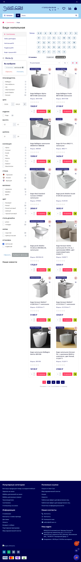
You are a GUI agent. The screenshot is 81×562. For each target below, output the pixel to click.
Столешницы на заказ (10, 506)
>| (63, 382)
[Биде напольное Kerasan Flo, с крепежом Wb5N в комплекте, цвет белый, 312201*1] (66, 338)
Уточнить (20, 72)
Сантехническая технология (6, 328)
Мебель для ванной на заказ (12, 494)
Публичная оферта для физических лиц (55, 500)
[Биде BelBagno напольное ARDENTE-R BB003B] (40, 129)
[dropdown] (4, 2)
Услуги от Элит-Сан (48, 488)
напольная (59, 57)
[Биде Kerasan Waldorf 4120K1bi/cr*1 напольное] (40, 287)
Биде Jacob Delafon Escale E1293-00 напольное (65, 195)
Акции (44, 494)
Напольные (9, 43)
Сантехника (10, 22)
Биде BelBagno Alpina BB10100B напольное (38, 95)
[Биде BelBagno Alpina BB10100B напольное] (40, 79)
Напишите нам (49, 519)
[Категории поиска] (18, 15)
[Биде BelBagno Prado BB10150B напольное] (66, 79)
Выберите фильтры (20, 255)
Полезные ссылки (50, 484)
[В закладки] (49, 69)
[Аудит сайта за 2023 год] (14, 361)
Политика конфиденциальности (53, 506)
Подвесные (8, 48)
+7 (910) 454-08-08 (49, 7)
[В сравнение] (49, 73)
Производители (8, 500)
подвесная (50, 57)
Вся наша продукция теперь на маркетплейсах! (19, 488)
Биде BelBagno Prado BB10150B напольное (64, 95)
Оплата (5, 522)
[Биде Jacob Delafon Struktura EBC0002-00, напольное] (40, 231)
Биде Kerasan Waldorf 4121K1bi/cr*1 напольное (65, 303)
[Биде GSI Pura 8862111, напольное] (66, 129)
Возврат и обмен (8, 525)
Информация (9, 510)
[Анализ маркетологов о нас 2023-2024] (14, 274)
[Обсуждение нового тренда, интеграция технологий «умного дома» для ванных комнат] (14, 316)
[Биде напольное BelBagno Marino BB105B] (40, 338)
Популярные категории (14, 484)
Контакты (47, 514)
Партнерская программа (11, 528)
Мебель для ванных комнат (12, 497)
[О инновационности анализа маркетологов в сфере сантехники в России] (14, 401)
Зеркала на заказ (8, 491)
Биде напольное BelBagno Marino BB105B (40, 353)
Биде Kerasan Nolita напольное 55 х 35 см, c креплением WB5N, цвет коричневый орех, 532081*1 (65, 250)
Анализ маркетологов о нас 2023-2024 (13, 291)
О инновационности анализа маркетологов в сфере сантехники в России (14, 419)
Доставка (6, 519)
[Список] (76, 63)
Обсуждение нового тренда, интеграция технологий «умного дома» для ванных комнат (13, 335)
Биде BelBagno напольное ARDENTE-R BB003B (40, 144)
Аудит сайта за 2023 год (12, 378)
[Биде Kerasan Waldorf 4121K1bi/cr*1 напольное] (66, 287)
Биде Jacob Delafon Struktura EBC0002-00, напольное (38, 248)
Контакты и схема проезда (12, 516)
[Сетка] (73, 63)
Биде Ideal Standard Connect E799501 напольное (37, 196)
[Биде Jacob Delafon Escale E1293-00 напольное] (66, 179)
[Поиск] (76, 15)
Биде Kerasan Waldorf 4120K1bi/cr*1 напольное (39, 303)
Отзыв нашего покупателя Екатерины (13, 462)
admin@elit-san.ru (50, 522)
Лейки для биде (10, 39)
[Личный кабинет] (76, 2)
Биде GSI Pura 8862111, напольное (64, 144)
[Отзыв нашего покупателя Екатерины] (14, 444)
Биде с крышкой (10, 52)
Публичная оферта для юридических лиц (56, 503)
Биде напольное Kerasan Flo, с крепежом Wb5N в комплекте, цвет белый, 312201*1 (65, 355)
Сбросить (8, 72)
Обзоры (5, 457)
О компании (7, 514)
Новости (6, 287)
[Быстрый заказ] (49, 111)
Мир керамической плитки (51, 491)
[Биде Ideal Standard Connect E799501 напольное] (40, 179)
